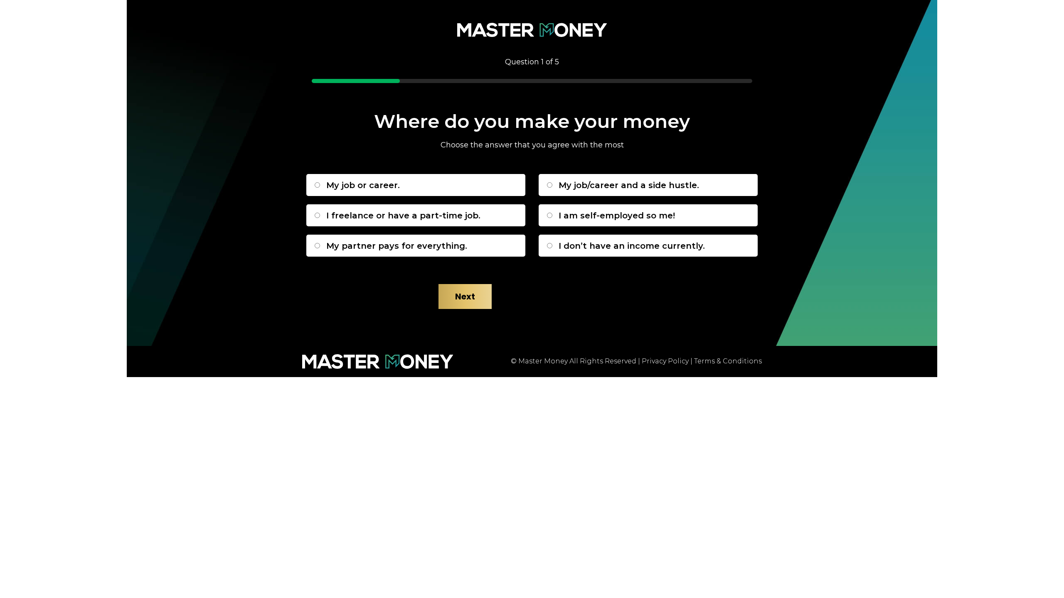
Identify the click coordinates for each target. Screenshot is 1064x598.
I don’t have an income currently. (632, 246)
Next (465, 296)
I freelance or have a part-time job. (403, 216)
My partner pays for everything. (396, 246)
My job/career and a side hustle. (629, 185)
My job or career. (363, 185)
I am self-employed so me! (617, 216)
